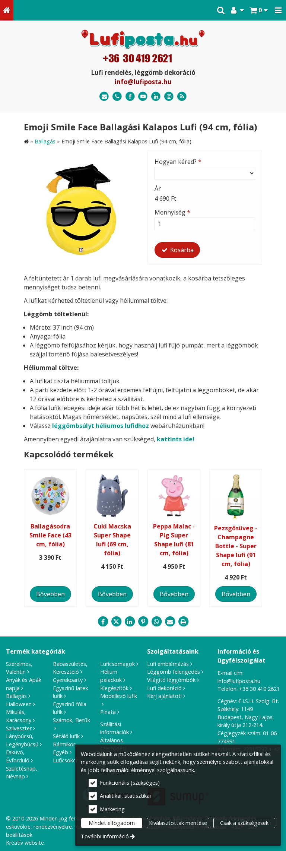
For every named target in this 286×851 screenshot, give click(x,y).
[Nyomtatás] (183, 622)
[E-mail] (104, 96)
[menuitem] (6, 10)
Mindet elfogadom (112, 822)
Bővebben (50, 594)
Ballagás (16, 695)
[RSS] (182, 96)
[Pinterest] (143, 622)
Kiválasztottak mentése (178, 822)
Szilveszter (19, 728)
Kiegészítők (114, 688)
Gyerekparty (68, 679)
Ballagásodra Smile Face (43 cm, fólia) (50, 535)
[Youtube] (143, 96)
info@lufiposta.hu (143, 81)
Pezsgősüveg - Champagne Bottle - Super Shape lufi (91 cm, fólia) (235, 546)
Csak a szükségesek (244, 822)
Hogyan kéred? (178, 162)
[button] (278, 10)
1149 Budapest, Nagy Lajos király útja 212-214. (245, 716)
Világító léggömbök (171, 679)
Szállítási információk (114, 728)
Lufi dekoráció (164, 688)
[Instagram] (168, 96)
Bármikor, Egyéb (65, 748)
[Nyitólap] (6, 10)
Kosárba (181, 250)
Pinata (108, 711)
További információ (105, 836)
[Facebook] (130, 96)
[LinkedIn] (155, 96)
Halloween (19, 704)
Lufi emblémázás (168, 663)
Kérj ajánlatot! (164, 695)
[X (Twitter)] (116, 622)
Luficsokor (65, 760)
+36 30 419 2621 (259, 688)
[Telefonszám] (117, 96)
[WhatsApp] (156, 622)
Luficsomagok (117, 663)
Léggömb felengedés (173, 671)
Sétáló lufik (66, 736)
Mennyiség (172, 212)
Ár (158, 188)
